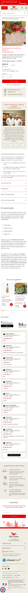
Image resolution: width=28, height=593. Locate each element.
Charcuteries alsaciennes (14, 17)
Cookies (16, 577)
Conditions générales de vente (8, 577)
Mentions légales (17, 575)
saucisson (7, 239)
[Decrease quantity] (3, 76)
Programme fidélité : (7, 69)
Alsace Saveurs (5, 17)
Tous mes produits (19, 145)
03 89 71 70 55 (9, 551)
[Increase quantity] (10, 76)
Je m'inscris (14, 516)
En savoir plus (8, 145)
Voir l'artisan (19, 60)
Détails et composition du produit (8, 60)
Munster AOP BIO (20, 296)
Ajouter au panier (14, 81)
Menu (5, 8)
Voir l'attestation (7, 326)
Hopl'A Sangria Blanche (5, 297)
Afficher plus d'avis (14, 455)
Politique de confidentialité (7, 575)
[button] (11, 304)
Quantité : (4, 73)
